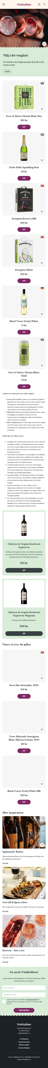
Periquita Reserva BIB (24, 218)
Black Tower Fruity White (24, 321)
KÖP (24, 127)
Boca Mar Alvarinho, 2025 (24, 685)
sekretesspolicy (32, 999)
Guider (7, 71)
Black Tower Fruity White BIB (24, 791)
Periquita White (24, 270)
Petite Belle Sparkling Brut (24, 167)
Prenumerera (24, 1010)
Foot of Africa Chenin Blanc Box (24, 116)
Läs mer (5, 863)
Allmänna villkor (24, 1045)
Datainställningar (24, 1048)
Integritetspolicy (24, 1042)
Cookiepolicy (24, 1039)
